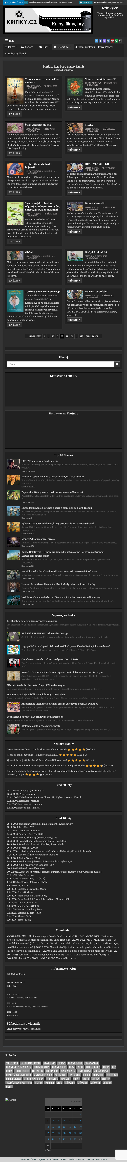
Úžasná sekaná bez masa (32, 868)
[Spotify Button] (116, 41)
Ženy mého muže (66, 958)
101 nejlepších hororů (31, 1063)
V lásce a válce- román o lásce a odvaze (42, 80)
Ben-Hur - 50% (26, 827)
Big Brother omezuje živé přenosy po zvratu (32, 621)
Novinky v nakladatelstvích (18, 1075)
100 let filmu (12, 1063)
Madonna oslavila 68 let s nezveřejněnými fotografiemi (52, 476)
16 (81, 1127)
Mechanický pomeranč (30, 804)
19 (59, 1133)
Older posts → (93, 336)
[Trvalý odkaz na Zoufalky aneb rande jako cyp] (15, 301)
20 (64, 1133)
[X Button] (96, 41)
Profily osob (60, 1075)
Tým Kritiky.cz (87, 47)
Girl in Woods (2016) (30, 858)
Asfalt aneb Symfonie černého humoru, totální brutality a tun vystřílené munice (60, 872)
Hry (45, 47)
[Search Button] (120, 41)
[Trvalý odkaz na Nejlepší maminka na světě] (75, 87)
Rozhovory (65, 1078)
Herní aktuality (93, 1067)
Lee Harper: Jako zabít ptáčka (32, 882)
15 (75, 1127)
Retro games (52, 1078)
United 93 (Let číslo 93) (31, 790)
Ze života (107, 1082)
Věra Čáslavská (26, 875)
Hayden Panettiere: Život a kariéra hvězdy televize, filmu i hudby (58, 584)
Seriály (29, 47)
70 (53, 336)
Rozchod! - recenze (29, 801)
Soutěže (86, 1078)
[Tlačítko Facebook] (100, 41)
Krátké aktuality (68, 1071)
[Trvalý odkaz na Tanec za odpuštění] (75, 294)
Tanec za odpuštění (96, 291)
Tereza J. (88, 256)
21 (70, 1133)
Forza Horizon (25, 892)
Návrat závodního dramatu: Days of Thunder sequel (36, 685)
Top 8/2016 (22, 885)
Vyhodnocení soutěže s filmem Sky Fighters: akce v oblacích (50, 797)
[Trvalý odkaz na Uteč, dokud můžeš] (75, 256)
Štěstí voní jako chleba (38, 125)
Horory (106, 1067)
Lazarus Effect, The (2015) (32, 878)
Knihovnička (37, 1071)
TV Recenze (49, 1082)
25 (53, 1139)
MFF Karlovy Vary (101, 1071)
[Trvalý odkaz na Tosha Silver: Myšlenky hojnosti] (15, 169)
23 (80, 1133)
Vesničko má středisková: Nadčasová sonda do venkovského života (59, 571)
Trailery (38, 1082)
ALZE (27, 296)
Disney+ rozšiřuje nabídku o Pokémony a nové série (36, 694)
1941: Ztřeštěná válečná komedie (39, 461)
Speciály (95, 1078)
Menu (11, 40)
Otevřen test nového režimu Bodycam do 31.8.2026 (50, 659)
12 (59, 1127)
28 (69, 1139)
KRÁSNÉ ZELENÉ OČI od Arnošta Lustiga (44, 633)
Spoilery (106, 1078)
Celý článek (15, 113)
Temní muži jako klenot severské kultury (41, 954)
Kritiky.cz (110, 8)
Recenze (86, 1075)
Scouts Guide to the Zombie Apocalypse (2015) (42, 841)
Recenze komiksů (13, 1078)
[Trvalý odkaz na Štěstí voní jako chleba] (15, 128)
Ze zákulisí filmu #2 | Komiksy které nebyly (41, 844)
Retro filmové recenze (33, 1078)
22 (75, 1133)
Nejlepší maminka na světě (100, 79)
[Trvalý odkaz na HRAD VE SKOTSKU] (75, 167)
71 (57, 336)
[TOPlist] (10, 1100)
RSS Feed (12, 986)
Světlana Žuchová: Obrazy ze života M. (38, 854)
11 (53, 1127)
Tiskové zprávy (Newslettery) (19, 1082)
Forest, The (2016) (28, 848)
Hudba (9, 1071)
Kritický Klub (52, 1071)
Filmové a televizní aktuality (18, 1067)
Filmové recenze (59, 1067)
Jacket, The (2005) (29, 958)
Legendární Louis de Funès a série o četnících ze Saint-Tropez (56, 508)
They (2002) (24, 916)
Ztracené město (28, 794)
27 (64, 1139)
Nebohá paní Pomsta (29, 808)
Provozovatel (105, 47)
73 (67, 336)
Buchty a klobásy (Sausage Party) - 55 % (39, 837)
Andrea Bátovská (33, 129)
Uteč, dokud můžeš (96, 252)
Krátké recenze (84, 1071)
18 (53, 1133)
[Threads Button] (104, 41)
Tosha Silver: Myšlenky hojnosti (38, 165)
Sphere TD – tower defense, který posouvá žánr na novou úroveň (57, 523)
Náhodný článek (17, 53)
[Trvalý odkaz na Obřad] (15, 255)
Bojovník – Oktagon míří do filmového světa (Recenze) (52, 492)
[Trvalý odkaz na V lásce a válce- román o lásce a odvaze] (15, 91)
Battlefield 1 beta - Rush (29, 913)
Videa (59, 1082)
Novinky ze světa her (43, 1075)
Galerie (80, 1067)
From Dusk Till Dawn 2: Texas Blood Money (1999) (44, 899)
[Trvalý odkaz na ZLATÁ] (75, 128)
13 (64, 1127)
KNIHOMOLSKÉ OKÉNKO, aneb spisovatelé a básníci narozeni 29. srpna (62, 672)
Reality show (74, 1075)
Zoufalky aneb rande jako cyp (42, 291)
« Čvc (48, 1150)
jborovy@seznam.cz (30, 1029)
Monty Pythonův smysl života (38, 539)
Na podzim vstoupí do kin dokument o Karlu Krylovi (46, 824)
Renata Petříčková (33, 171)
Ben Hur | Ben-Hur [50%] (31, 834)
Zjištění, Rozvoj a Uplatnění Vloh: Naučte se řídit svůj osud (37, 760)
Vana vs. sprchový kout (30, 909)
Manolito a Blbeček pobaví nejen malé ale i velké (85, 950)
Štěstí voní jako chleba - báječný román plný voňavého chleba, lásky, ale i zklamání (42, 206)
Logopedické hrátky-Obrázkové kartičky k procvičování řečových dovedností (65, 646)
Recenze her (98, 1075)
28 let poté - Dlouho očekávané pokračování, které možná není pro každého (46, 765)
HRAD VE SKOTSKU (97, 164)
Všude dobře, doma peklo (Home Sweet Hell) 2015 (32, 755)
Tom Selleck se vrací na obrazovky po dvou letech (35, 716)
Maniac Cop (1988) (27, 902)
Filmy (11, 47)
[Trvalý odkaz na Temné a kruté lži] (75, 206)
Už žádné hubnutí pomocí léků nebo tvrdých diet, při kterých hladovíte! (55, 851)
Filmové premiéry (41, 1067)
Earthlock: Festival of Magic (32, 889)
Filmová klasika (75, 1063)
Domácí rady (49, 1063)
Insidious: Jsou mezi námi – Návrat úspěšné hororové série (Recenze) (60, 597)
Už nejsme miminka (29, 830)
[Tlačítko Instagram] (108, 41)
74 (72, 336)
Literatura (63, 47)
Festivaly (61, 1063)
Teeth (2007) (24, 920)
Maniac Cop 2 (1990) (28, 906)
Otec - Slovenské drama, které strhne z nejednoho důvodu (37, 749)
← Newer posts (33, 336)
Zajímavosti (70, 1082)
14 (70, 1127)
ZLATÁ (89, 125)
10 (48, 1127)
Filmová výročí (91, 1063)
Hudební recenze (22, 1071)
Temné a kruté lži (95, 203)
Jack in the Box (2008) (93, 954)
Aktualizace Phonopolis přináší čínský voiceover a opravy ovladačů (59, 703)
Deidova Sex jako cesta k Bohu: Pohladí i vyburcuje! (45, 861)
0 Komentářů (33, 88)
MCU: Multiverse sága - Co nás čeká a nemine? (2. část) (53, 936)
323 (81, 336)
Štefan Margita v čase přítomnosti (40, 726)
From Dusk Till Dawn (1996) (32, 895)
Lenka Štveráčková (33, 86)
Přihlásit (11, 974)
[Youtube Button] (112, 41)
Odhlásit (20, 974)
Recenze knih (112, 1075)
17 (48, 1133)
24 (47, 1139)
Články (9, 1086)
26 (58, 1139)
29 (75, 1139)
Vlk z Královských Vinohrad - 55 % (36, 865)
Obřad (29, 252)
